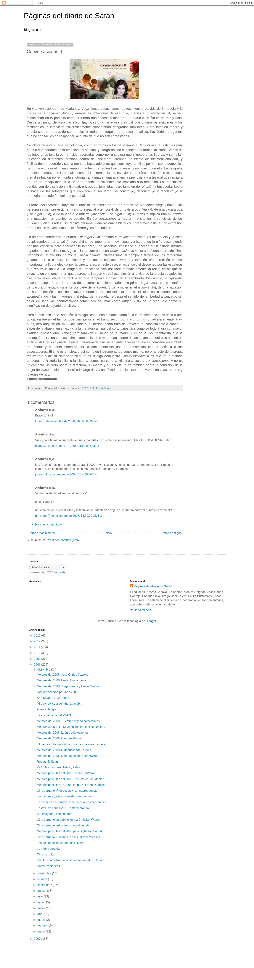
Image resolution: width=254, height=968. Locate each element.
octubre (42, 879)
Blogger (151, 621)
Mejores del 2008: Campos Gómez (60, 738)
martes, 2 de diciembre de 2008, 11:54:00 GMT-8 (67, 445)
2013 (37, 635)
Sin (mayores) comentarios (54, 813)
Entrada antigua (171, 533)
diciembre (44, 669)
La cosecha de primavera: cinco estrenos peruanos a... (73, 802)
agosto (42, 890)
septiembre (45, 885)
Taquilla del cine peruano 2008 (57, 692)
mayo (41, 908)
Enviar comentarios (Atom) (63, 540)
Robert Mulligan (47, 761)
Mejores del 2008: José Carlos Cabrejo (62, 674)
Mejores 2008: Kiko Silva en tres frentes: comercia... (71, 726)
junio (41, 902)
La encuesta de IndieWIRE (54, 715)
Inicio (108, 533)
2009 (37, 658)
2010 (37, 653)
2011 (37, 647)
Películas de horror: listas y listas (58, 767)
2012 (37, 641)
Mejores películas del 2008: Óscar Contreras (66, 773)
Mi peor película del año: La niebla (59, 703)
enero (41, 931)
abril (40, 914)
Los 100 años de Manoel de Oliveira (60, 842)
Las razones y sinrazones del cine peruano (65, 796)
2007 (37, 938)
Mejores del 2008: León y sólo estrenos (63, 732)
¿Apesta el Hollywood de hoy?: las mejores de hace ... (72, 744)
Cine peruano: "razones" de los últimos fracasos (68, 837)
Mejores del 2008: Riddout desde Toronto (64, 750)
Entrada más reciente (42, 533)
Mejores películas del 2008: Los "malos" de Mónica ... (72, 779)
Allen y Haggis (46, 709)
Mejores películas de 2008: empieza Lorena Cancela (71, 784)
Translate (59, 572)
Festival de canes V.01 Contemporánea (63, 808)
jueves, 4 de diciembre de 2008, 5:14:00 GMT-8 (66, 474)
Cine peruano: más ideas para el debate (63, 825)
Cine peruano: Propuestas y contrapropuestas (67, 790)
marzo (41, 919)
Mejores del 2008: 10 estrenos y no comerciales (68, 721)
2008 (37, 664)
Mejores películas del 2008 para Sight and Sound (69, 831)
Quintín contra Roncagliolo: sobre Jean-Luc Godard (71, 860)
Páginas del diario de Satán (69, 16)
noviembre (44, 873)
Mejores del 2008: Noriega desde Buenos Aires (68, 755)
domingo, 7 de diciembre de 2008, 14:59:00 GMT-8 (68, 515)
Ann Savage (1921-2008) (53, 697)
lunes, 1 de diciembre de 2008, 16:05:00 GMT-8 (66, 421)
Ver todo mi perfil (141, 610)
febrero (42, 925)
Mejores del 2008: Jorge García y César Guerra (68, 686)
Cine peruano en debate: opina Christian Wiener (69, 819)
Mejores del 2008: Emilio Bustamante (61, 680)
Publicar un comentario (46, 524)
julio (40, 896)
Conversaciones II (49, 866)
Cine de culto (45, 854)
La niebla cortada (48, 848)
